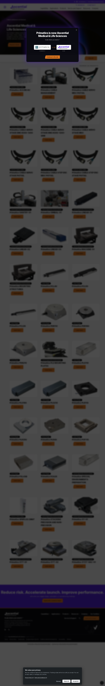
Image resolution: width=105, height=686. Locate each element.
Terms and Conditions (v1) (40, 677)
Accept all (75, 681)
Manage (58, 681)
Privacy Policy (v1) (29, 677)
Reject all (66, 681)
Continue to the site (52, 57)
